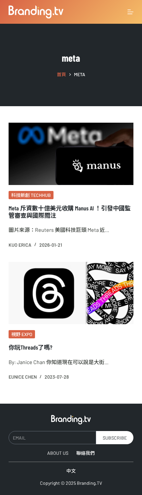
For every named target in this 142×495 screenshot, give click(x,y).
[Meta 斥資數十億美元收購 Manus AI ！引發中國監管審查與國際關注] (71, 154)
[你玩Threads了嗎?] (71, 293)
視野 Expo (21, 334)
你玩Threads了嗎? (30, 347)
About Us (57, 453)
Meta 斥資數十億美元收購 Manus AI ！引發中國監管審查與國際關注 (70, 211)
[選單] (130, 12)
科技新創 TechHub (31, 195)
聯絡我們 (85, 453)
